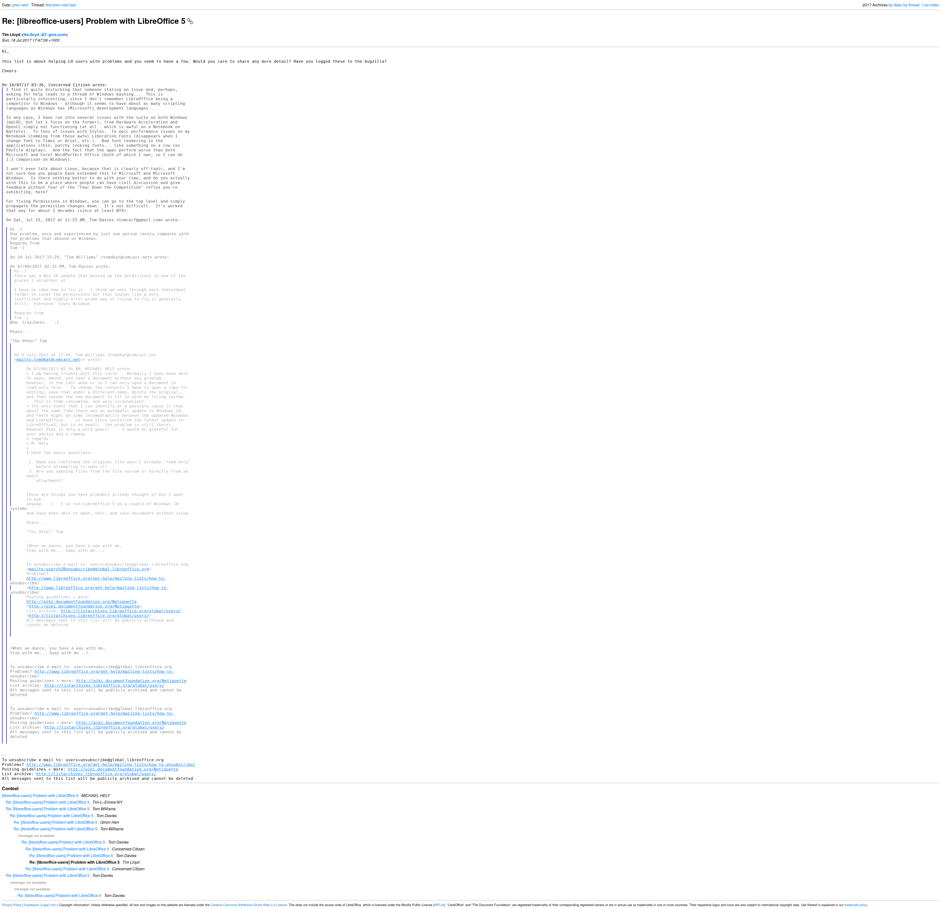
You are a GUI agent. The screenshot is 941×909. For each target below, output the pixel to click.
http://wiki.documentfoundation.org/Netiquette (81, 601)
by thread (911, 5)
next (24, 5)
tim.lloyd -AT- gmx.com (45, 34)
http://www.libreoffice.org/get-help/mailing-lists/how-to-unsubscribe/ (111, 764)
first (49, 5)
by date (895, 5)
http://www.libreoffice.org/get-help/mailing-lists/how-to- (96, 578)
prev (16, 5)
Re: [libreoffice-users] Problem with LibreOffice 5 (94, 20)
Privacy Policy (11, 904)
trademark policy (855, 904)
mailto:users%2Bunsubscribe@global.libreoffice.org (89, 569)
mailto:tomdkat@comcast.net (48, 359)
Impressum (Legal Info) (40, 904)
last (73, 5)
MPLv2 (439, 904)
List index (930, 5)
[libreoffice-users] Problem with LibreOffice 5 (40, 795)
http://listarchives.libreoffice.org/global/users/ (121, 611)
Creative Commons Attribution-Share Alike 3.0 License (248, 904)
